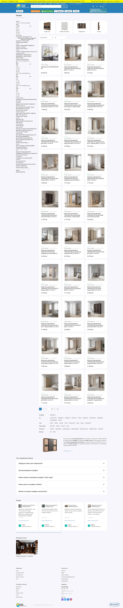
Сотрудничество (19, 574)
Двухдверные (85, 417)
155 (52, 409)
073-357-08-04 (76, 3)
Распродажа (36, 11)
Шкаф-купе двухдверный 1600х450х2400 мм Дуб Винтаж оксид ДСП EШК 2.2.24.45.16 (95, 362)
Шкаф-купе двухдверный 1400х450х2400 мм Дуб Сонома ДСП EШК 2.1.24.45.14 (49, 142)
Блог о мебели (56, 3)
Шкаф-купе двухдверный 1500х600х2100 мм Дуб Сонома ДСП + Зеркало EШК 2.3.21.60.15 (50, 325)
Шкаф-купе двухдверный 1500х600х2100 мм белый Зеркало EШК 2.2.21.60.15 (94, 288)
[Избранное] (96, 6)
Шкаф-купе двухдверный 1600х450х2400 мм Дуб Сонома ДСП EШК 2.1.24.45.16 (49, 398)
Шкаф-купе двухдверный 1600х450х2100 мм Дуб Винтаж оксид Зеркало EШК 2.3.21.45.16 (49, 362)
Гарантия (63, 570)
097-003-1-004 (64, 588)
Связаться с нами (19, 576)
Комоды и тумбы (19, 592)
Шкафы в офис (58, 428)
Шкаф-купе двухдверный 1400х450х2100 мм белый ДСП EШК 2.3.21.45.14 (95, 68)
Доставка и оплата (38, 3)
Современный (88, 423)
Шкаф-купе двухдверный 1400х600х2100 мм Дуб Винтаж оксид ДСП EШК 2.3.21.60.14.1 (72, 142)
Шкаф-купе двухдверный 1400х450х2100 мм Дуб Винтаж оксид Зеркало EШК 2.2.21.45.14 (49, 105)
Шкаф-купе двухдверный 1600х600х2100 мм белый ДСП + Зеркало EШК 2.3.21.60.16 (73, 398)
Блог (17, 579)
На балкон (52, 428)
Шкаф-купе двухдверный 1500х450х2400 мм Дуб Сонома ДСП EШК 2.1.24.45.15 (95, 252)
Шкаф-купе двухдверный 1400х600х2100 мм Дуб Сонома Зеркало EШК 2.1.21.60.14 (49, 178)
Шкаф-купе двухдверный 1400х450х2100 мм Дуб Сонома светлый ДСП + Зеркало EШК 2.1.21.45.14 (72, 105)
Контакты (63, 3)
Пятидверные (100, 417)
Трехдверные (67, 417)
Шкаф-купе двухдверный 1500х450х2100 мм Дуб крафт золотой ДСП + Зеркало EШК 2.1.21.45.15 (72, 215)
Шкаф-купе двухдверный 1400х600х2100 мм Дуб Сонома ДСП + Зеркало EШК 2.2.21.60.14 (96, 142)
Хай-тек (51, 423)
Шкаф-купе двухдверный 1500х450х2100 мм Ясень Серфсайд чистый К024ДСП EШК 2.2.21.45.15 (50, 252)
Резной (66, 423)
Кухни (77, 11)
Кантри (77, 423)
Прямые (79, 417)
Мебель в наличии (48, 11)
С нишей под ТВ (53, 417)
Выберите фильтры (25, 168)
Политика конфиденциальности (68, 576)
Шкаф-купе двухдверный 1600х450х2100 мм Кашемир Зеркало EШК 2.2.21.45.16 (72, 362)
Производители (64, 581)
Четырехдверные (53, 420)
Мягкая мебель (19, 597)
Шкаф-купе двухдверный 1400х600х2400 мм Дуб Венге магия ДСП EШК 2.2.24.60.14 (49, 215)
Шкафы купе (60, 11)
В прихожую (100, 428)
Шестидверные (93, 417)
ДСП (51, 431)
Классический (72, 423)
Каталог (20, 11)
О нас (32, 3)
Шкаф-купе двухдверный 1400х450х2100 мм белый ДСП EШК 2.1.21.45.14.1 (72, 68)
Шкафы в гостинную (84, 428)
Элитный (61, 423)
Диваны (69, 11)
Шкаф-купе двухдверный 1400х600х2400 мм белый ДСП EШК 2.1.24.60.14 (95, 178)
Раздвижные (52, 414)
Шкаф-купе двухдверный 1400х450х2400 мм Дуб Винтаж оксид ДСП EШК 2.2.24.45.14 (95, 105)
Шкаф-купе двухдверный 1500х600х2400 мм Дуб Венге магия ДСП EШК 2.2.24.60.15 (95, 325)
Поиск (64, 6)
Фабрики (50, 3)
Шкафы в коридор (74, 428)
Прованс (56, 423)
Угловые (60, 420)
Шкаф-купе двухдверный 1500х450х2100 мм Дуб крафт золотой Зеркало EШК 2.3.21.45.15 (95, 215)
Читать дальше (67, 450)
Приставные (74, 417)
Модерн (82, 423)
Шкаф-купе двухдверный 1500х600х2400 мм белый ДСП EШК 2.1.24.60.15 (72, 325)
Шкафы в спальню (93, 428)
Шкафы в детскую (66, 428)
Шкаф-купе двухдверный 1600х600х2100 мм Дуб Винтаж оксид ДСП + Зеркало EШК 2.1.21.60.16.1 (95, 398)
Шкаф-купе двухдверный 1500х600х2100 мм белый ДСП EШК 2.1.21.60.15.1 (72, 288)
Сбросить (18, 168)
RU (104, 3)
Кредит (45, 3)
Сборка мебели (64, 579)
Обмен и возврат (64, 574)
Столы (17, 595)
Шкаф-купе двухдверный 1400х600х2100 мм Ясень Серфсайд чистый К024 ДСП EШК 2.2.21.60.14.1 (71, 178)
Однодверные (60, 417)
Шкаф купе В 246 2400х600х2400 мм (50, 67)
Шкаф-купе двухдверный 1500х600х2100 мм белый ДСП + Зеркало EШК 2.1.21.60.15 (50, 288)
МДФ (54, 431)
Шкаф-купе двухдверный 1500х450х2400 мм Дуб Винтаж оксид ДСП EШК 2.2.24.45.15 (72, 252)
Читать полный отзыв (24, 520)
